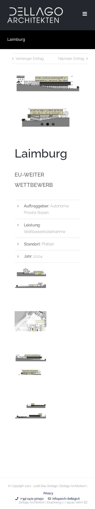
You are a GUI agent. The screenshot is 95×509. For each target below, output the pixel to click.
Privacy (48, 493)
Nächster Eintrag (71, 59)
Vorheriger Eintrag (30, 59)
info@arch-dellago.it (65, 498)
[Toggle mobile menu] (85, 13)
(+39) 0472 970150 (31, 498)
